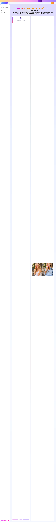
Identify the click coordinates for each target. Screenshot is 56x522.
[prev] (33, 269)
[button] (21, 20)
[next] (52, 269)
